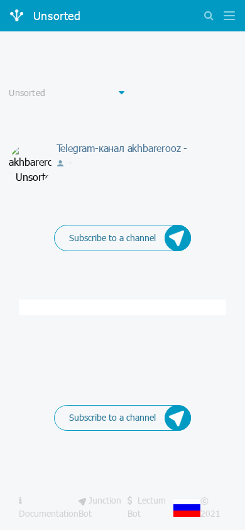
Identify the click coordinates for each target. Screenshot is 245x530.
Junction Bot (100, 506)
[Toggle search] (208, 16)
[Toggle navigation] (226, 16)
